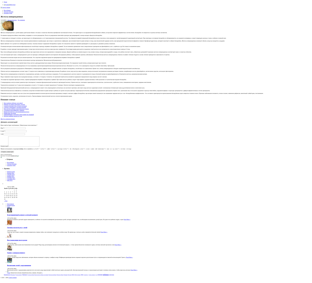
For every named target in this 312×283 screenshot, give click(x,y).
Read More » (127, 219)
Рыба (76, 274)
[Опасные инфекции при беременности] (7, 271)
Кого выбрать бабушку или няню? (13, 103)
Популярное (10, 204)
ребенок (106, 275)
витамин (78, 274)
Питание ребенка (60, 274)
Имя (2, 128)
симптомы (111, 274)
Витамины (13, 274)
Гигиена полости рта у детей (17, 227)
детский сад (86, 274)
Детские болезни (8, 11)
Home (5, 2)
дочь (96, 274)
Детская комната (18, 274)
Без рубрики (7, 10)
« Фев (5, 201)
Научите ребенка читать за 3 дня (13, 116)
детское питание (92, 274)
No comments (21, 20)
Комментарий (4, 146)
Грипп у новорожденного (16, 253)
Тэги (8, 207)
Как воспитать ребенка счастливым (41, 274)
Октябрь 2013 (11, 177)
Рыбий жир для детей (10, 113)
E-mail (2, 131)
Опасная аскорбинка (52, 274)
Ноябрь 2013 (10, 176)
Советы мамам (12, 277)
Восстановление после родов (17, 240)
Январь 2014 (10, 173)
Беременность (7, 274)
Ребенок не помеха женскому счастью (14, 104)
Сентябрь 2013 (11, 179)
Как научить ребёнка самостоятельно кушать (16, 109)
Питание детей (8, 13)
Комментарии (11, 205)
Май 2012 (10, 180)
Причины (69, 274)
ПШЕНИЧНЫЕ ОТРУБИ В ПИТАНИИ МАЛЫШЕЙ (19, 114)
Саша (8, 272)
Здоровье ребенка (30, 274)
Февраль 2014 (11, 171)
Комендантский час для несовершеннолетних (16, 112)
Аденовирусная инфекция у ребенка (14, 110)
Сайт (2, 134)
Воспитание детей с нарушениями (19, 265)
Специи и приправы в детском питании (15, 107)
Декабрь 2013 (11, 174)
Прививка (65, 274)
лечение (99, 274)
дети (82, 274)
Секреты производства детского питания (15, 106)
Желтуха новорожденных (8, 119)
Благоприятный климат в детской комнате (22, 215)
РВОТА (73, 274)
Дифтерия (24, 274)
